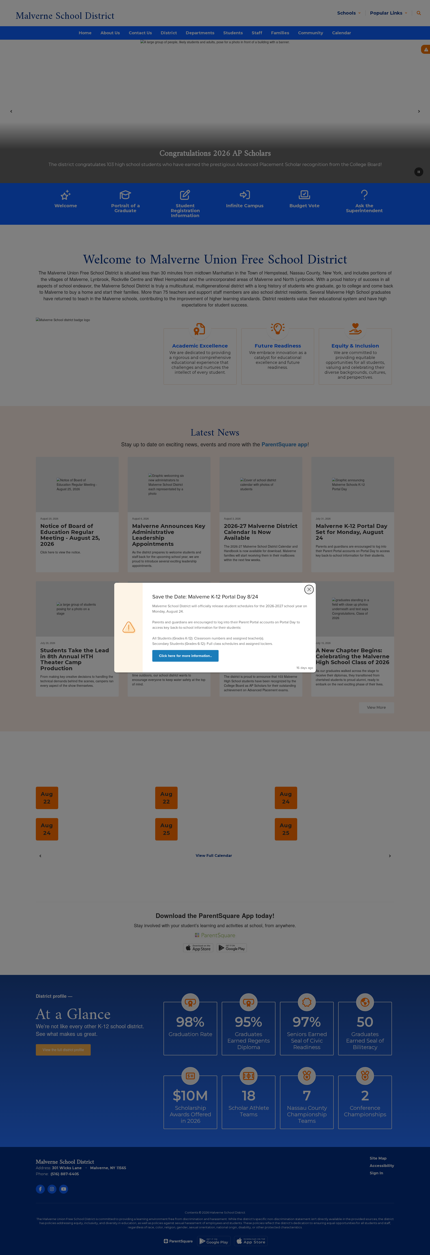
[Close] (309, 589)
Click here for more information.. (185, 655)
